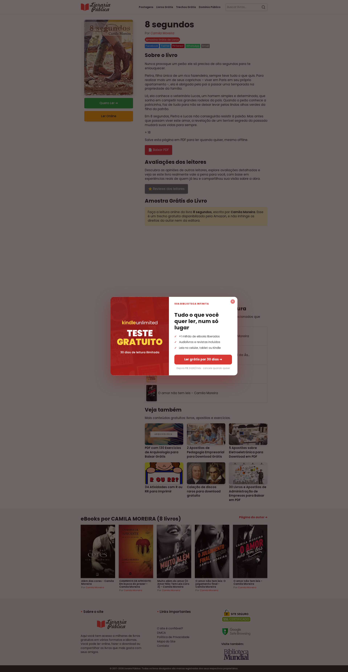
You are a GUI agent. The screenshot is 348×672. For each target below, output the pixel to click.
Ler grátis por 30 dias (203, 359)
